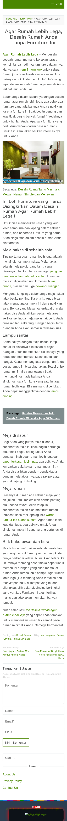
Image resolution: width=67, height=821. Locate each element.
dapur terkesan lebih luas (20, 461)
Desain (60, 635)
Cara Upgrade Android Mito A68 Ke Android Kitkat (16, 651)
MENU (59, 4)
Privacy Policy (12, 781)
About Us (9, 774)
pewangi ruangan (47, 286)
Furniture (7, 638)
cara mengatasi (47, 635)
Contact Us (10, 787)
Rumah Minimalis (21, 638)
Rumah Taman (23, 635)
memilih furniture (30, 69)
